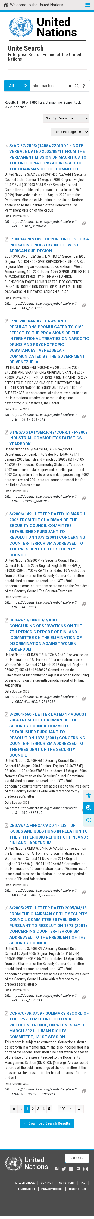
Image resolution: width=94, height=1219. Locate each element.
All (11, 85)
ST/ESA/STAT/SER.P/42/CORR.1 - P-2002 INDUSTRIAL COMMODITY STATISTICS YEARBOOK (48, 438)
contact (47, 1182)
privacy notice (51, 1189)
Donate (77, 1158)
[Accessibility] (88, 796)
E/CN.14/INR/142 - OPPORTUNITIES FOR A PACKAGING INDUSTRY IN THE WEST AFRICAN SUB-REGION (49, 245)
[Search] (77, 86)
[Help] (84, 86)
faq (83, 1182)
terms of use (77, 1189)
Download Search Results (49, 1123)
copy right (66, 1182)
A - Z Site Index (25, 1182)
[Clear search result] (70, 86)
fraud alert (26, 1189)
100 (62, 1109)
